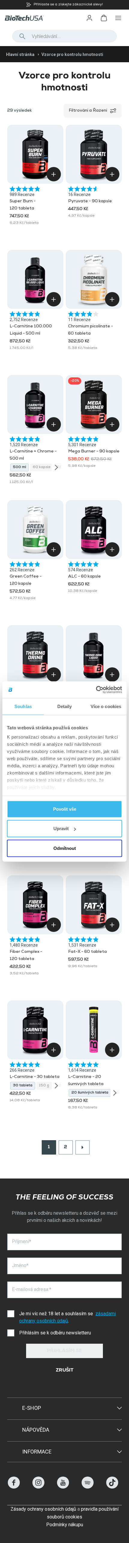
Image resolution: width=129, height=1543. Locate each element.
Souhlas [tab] (23, 706)
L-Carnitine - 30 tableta (34, 1077)
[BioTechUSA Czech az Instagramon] (38, 1486)
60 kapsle (41, 467)
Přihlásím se (64, 1351)
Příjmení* (21, 1241)
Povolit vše (64, 808)
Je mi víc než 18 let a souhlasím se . (67, 1317)
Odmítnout (64, 848)
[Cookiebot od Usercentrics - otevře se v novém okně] (96, 690)
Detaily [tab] (64, 706)
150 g (44, 1086)
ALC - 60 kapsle (84, 577)
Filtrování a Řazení (88, 111)
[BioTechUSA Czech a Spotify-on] (88, 1486)
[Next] (56, 467)
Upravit (61, 828)
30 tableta (22, 1086)
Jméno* (20, 1265)
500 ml (19, 467)
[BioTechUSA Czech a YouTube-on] (63, 1486)
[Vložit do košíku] (53, 174)
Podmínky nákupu (64, 1524)
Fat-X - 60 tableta (87, 952)
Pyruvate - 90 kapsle (90, 201)
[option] (64, 4)
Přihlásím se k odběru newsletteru (55, 1333)
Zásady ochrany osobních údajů (43, 1509)
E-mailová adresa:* (31, 1289)
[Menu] (118, 18)
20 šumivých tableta (89, 1093)
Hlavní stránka (20, 54)
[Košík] (103, 18)
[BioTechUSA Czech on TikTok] (112, 1486)
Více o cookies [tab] (106, 706)
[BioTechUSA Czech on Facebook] (14, 1486)
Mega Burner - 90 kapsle (93, 451)
